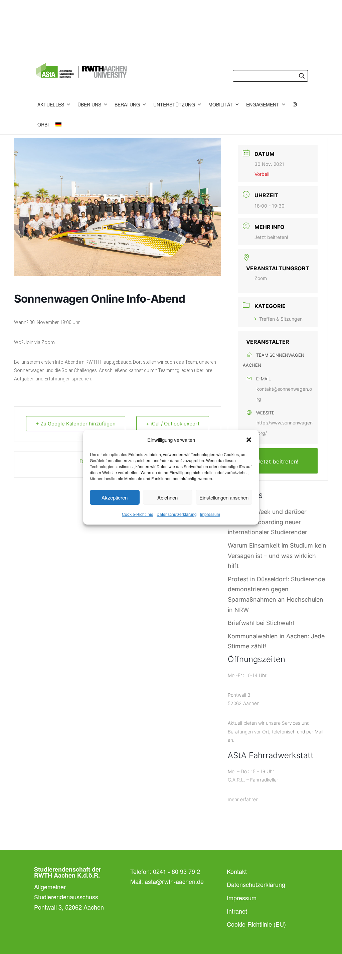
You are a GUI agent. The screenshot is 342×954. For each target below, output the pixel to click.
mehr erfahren (243, 799)
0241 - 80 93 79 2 (176, 871)
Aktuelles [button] (50, 104)
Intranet (237, 911)
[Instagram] (295, 104)
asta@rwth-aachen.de (174, 881)
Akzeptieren (115, 497)
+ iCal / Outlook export (172, 423)
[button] (248, 439)
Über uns (89, 104)
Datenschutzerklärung (177, 514)
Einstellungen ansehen (223, 497)
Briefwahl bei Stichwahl (261, 622)
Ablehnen (167, 497)
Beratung (127, 104)
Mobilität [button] (220, 104)
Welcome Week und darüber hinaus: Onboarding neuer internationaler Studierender (267, 522)
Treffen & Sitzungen (281, 319)
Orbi (43, 124)
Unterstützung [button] (174, 104)
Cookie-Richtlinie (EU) (256, 924)
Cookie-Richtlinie (137, 514)
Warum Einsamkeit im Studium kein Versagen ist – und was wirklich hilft (277, 555)
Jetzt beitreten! (271, 237)
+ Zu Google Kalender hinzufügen (76, 423)
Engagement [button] (262, 104)
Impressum (210, 514)
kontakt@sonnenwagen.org (284, 394)
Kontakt (237, 871)
